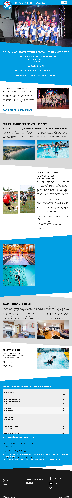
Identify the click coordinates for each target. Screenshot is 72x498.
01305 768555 (29, 439)
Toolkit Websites (66, 497)
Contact (67, 496)
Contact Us (29, 483)
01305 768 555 (30, 477)
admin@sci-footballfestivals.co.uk (35, 479)
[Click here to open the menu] (69, 2)
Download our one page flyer (17, 110)
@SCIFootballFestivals (57, 478)
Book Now (64, 2)
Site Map (4, 496)
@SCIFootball (56, 483)
